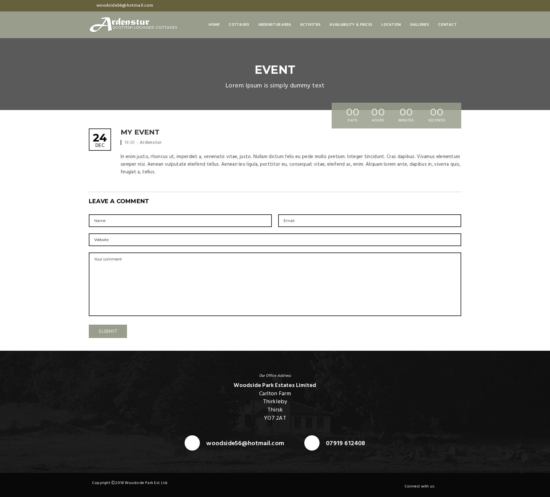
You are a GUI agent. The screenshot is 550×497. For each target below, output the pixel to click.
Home (214, 25)
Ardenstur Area (274, 25)
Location (391, 25)
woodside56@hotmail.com (245, 443)
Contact (447, 25)
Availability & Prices (350, 25)
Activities (310, 25)
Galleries (419, 25)
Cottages (239, 25)
